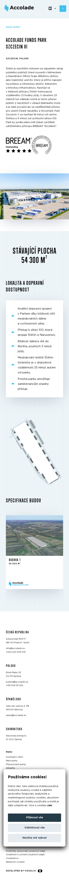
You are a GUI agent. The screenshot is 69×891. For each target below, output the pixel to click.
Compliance (12, 858)
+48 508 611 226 (14, 685)
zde (49, 805)
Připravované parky (16, 764)
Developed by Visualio (21, 871)
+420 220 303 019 (16, 652)
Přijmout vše (34, 817)
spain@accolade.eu (16, 715)
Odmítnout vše (34, 827)
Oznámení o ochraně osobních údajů (25, 855)
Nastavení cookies (15, 862)
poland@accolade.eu (17, 682)
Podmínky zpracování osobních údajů (25, 851)
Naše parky (11, 761)
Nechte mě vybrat (34, 838)
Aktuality (10, 768)
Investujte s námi (14, 757)
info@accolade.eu (15, 648)
